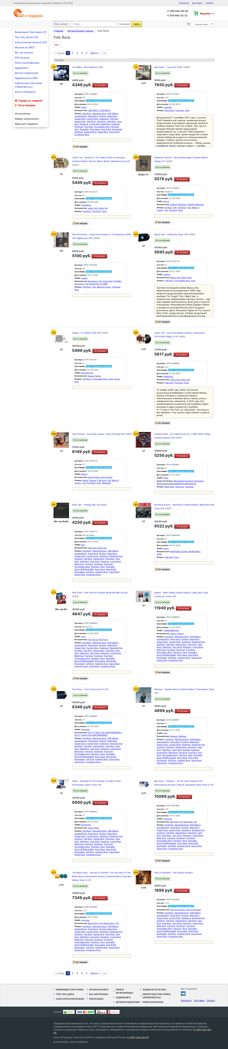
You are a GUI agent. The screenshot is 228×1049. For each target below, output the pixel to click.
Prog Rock (88, 126)
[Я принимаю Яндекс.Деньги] (101, 1012)
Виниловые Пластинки (69, 989)
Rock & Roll (106, 129)
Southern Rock (90, 132)
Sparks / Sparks (177, 633)
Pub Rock (115, 126)
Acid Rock (87, 113)
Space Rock (103, 132)
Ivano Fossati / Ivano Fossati (100, 477)
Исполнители (22, 113)
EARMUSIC (168, 376)
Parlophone (86, 205)
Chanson (93, 480)
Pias (165, 733)
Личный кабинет (203, 24)
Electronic (179, 487)
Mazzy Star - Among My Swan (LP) (171, 234)
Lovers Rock (94, 124)
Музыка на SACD (25, 47)
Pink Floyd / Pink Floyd (98, 639)
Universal (85, 729)
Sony (83, 636)
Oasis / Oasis (93, 828)
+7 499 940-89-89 (177, 11)
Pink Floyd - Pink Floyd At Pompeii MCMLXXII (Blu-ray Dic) (100, 592)
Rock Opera (95, 129)
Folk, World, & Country (101, 287)
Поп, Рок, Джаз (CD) (26, 37)
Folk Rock (114, 119)
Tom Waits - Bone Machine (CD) (87, 67)
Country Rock (93, 119)
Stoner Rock (114, 132)
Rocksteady (117, 129)
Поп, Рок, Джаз (65, 994)
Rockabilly (84, 129)
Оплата (209, 3)
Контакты (184, 3)
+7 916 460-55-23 (177, 15)
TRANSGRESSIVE (171, 630)
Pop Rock (116, 124)
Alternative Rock (99, 113)
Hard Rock (101, 121)
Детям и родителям (26, 72)
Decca (166, 201)
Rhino (165, 478)
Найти (136, 24)
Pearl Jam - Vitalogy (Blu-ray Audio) (89, 504)
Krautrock (84, 124)
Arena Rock (93, 116)
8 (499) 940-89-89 (138, 1037)
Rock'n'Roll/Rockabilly (84, 569)
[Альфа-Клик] (114, 1012)
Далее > (95, 53)
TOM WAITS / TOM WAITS (99, 110)
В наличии (124, 24)
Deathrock (104, 119)
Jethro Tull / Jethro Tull (98, 208)
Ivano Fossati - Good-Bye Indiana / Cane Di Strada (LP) (98, 434)
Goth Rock (91, 121)
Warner (84, 474)
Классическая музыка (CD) (31, 42)
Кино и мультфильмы (27, 62)
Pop (166, 210)
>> (104, 53)
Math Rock (106, 124)
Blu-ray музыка (24, 52)
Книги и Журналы (25, 91)
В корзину (100, 85)
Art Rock (103, 116)
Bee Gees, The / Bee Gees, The (183, 822)
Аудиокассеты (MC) (26, 78)
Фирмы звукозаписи (27, 118)
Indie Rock (111, 121)
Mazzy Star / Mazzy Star (181, 277)
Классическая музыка (70, 998)
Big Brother (86, 825)
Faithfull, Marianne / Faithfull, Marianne (187, 204)
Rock (76, 129)
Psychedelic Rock (102, 126)
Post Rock (78, 126)
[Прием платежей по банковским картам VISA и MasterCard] (85, 1012)
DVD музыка (22, 57)
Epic (83, 545)
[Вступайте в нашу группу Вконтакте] (183, 993)
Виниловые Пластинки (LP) (31, 32)
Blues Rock (112, 116)
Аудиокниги (21, 67)
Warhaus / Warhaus (178, 736)
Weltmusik (106, 483)
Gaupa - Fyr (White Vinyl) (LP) (87, 333)
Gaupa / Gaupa (94, 376)
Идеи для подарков (26, 123)
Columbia (167, 107)
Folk (175, 207)
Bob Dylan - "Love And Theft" (168, 67)
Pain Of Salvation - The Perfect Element (173, 872)
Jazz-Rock (95, 561)
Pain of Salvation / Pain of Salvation (185, 910)
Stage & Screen (81, 666)
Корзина (207, 13)
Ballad (85, 480)
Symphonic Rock (81, 134)
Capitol (84, 278)
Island (83, 107)
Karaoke (186, 750)
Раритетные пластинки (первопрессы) (28, 85)
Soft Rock (78, 132)
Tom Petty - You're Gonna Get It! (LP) (90, 689)
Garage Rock (80, 121)
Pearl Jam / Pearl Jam (97, 548)
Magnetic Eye (87, 373)
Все (57, 45)
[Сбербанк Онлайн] (69, 1012)
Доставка (197, 3)
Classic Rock (80, 119)
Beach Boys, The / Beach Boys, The (103, 923)
